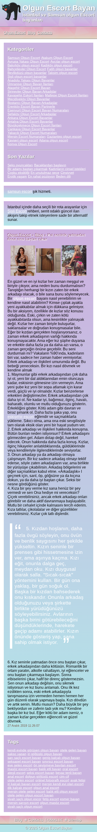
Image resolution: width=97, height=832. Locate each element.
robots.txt (54, 820)
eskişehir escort (21, 417)
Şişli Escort (17, 211)
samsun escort (20, 191)
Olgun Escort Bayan (59, 8)
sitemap (74, 820)
